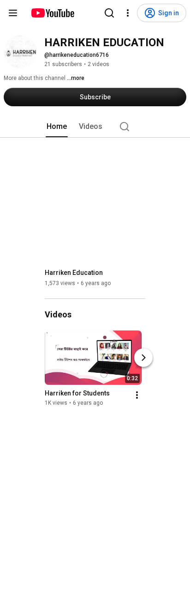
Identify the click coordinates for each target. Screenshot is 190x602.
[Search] (109, 12)
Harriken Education (74, 272)
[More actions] (137, 395)
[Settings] (127, 12)
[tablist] (95, 127)
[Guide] (12, 12)
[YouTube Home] (52, 13)
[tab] (57, 127)
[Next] (143, 357)
